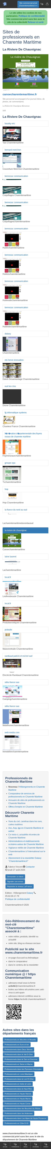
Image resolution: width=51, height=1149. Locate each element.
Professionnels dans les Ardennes (19, 1113)
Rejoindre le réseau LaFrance (19, 886)
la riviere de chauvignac (16, 530)
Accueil (5, 1146)
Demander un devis (15, 877)
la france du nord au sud (16, 510)
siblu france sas (12, 682)
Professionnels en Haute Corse (17, 1104)
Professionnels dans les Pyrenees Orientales (23, 1069)
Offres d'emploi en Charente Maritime (25, 807)
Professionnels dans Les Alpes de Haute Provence (25, 1118)
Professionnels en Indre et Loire (18, 1084)
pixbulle (8, 630)
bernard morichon (13, 150)
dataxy (8, 334)
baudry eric (10, 123)
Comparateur (15, 1146)
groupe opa (10, 463)
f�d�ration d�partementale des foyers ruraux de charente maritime (23, 435)
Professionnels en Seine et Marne (19, 1064)
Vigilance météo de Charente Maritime (26, 848)
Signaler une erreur (15, 881)
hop (6, 489)
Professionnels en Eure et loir (17, 1045)
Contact (45, 1146)
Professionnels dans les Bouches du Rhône (23, 1108)
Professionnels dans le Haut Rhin (18, 1089)
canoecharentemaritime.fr (20, 94)
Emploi (25, 1146)
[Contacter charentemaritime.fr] (47, 4)
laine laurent (10, 556)
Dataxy (30, 893)
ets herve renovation (14, 360)
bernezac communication (16, 176)
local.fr (8, 577)
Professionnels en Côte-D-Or (17, 1123)
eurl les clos (10, 386)
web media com (12, 732)
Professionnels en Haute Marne (18, 1099)
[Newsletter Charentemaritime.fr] (41, 4)
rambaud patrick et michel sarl (18, 656)
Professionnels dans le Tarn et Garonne (21, 1059)
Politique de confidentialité (32, 16)
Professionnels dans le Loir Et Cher (19, 1079)
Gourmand (36, 1146)
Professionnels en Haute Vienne (18, 1094)
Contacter (30, 867)
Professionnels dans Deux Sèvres (18, 1049)
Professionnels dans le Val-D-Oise (19, 1054)
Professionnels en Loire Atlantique (19, 1074)
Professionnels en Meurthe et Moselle (20, 1040)
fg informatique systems (16, 412)
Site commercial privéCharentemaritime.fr (28, 4)
